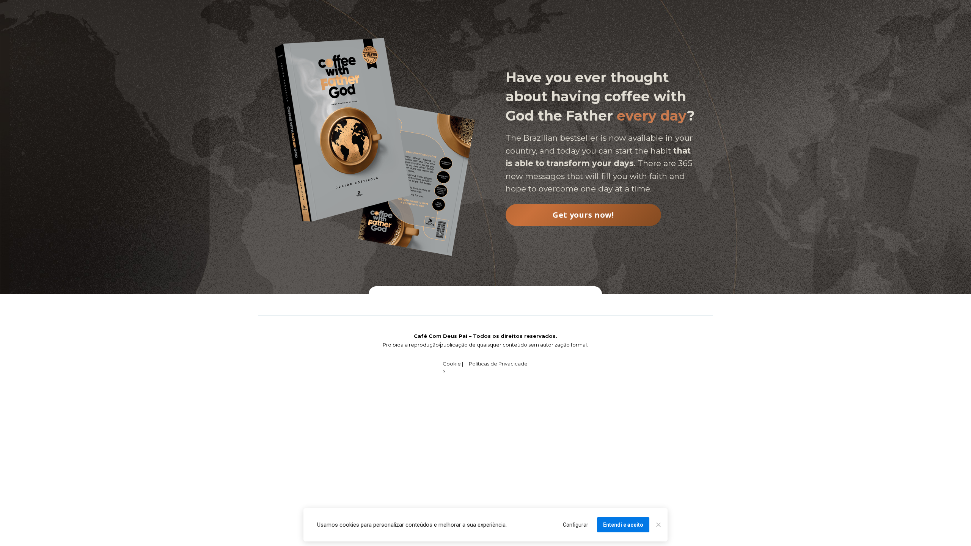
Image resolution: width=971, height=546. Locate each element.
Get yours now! (583, 215)
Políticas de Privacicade (498, 364)
